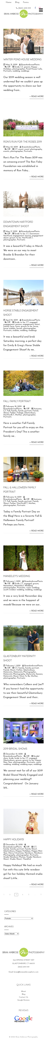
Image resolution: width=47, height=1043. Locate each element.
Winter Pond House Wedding (22, 59)
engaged (33, 322)
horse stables (9, 328)
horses (19, 328)
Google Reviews (23, 1000)
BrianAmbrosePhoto (30, 65)
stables (16, 331)
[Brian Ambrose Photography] (23, 16)
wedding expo (26, 764)
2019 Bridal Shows (15, 748)
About (23, 991)
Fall (8, 411)
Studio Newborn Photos (14, 857)
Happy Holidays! (13, 839)
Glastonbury (29, 413)
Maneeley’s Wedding (17, 576)
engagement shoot (31, 324)
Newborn (29, 853)
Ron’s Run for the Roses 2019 (22, 141)
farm (17, 326)
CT (22, 67)
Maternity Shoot (11, 676)
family (14, 411)
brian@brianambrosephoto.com (26, 972)
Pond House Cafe (34, 69)
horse (35, 326)
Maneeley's (8, 586)
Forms (26, 2)
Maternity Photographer (25, 672)
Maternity (8, 672)
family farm (8, 326)
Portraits (7, 71)
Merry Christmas (16, 853)
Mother (18, 415)
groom (27, 67)
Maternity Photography (14, 674)
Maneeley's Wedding (23, 586)
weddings (25, 71)
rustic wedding (32, 588)
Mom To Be (25, 676)
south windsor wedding (13, 590)
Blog (17, 2)
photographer (18, 69)
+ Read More (37, 96)
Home (8, 2)
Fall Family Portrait (17, 401)
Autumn (37, 409)
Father (13, 413)
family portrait (25, 411)
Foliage (20, 413)
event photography (33, 149)
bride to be (20, 234)
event (20, 149)
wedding (16, 71)
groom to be (15, 238)
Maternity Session (34, 674)
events (6, 151)
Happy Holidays (23, 851)
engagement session (22, 236)
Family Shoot (9, 670)
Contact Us (23, 997)
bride (17, 67)
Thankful (27, 859)
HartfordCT (27, 238)
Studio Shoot (16, 859)
